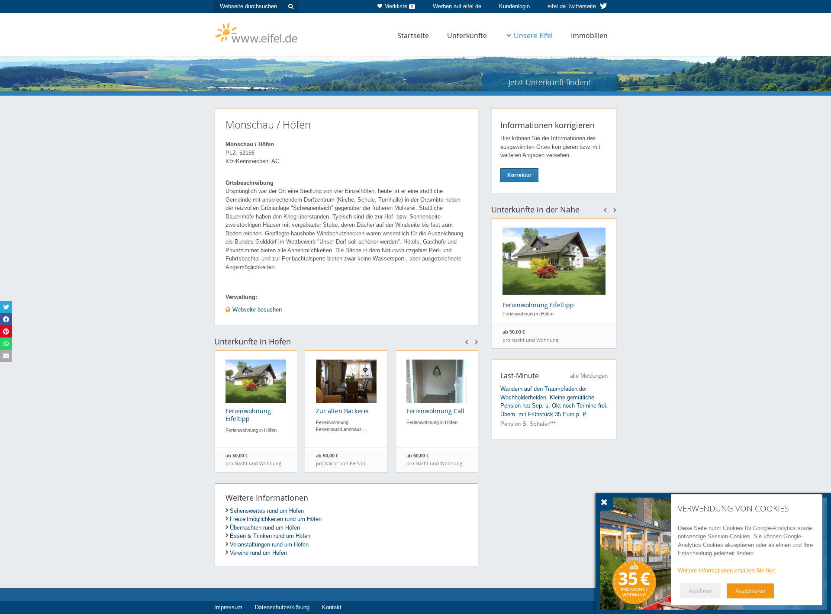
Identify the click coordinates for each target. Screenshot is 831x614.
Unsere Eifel (533, 35)
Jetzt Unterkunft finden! (549, 82)
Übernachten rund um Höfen (265, 527)
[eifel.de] (256, 32)
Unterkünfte (467, 35)
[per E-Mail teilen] (6, 356)
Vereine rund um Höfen (258, 553)
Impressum (228, 607)
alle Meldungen (589, 376)
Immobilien (589, 35)
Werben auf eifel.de (457, 6)
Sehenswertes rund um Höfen (267, 511)
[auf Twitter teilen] (6, 307)
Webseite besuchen (256, 309)
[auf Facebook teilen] (6, 319)
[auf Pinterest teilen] (6, 331)
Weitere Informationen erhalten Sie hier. (727, 570)
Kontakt (331, 607)
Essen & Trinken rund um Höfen (270, 536)
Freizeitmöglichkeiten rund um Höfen (276, 519)
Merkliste (398, 6)
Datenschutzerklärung (282, 607)
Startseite (413, 35)
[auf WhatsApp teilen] (6, 344)
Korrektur (519, 175)
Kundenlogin (514, 6)
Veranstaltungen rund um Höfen (269, 544)
